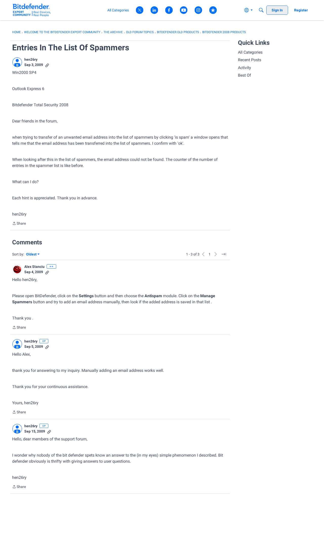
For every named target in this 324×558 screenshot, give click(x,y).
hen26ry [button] (30, 59)
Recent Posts (249, 59)
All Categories (250, 52)
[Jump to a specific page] (224, 254)
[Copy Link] (47, 65)
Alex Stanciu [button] (34, 267)
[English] (31, 10)
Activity (244, 67)
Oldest (31, 254)
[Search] (261, 10)
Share (19, 223)
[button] (17, 62)
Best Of (244, 75)
